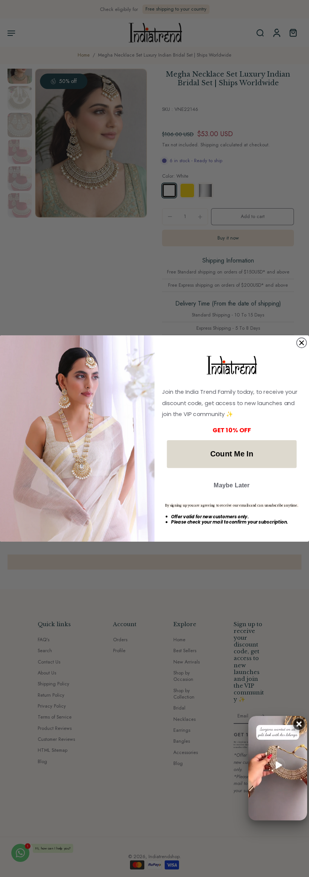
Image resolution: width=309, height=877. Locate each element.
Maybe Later (232, 484)
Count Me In (231, 454)
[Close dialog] (301, 342)
